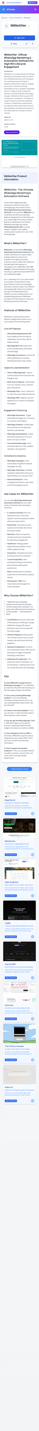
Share (15, 44)
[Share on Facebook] (32, 44)
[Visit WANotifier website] (19, 153)
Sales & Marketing (16, 18)
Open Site (21, 38)
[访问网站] (32, 813)
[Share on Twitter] (26, 44)
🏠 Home (5, 18)
